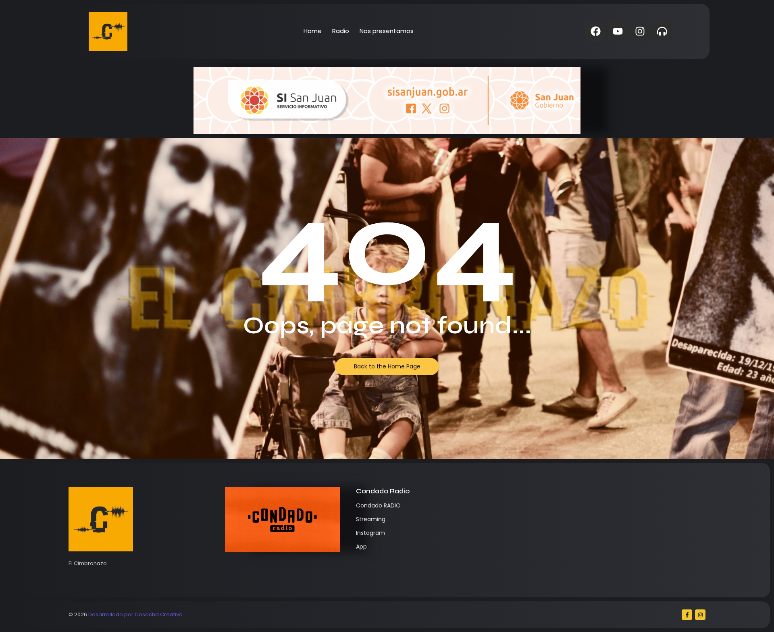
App (361, 547)
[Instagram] (640, 31)
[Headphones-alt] (662, 31)
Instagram (370, 533)
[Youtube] (618, 31)
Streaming (370, 519)
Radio (340, 31)
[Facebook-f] (687, 614)
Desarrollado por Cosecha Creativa (135, 614)
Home (313, 31)
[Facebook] (595, 31)
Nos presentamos (387, 31)
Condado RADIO (378, 505)
